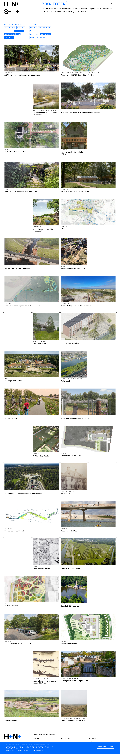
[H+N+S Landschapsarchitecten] (12, 741)
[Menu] (114, 2)
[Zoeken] (110, 2)
